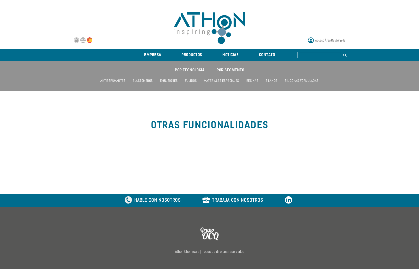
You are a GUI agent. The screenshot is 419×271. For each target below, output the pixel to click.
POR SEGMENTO (230, 70)
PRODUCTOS (191, 55)
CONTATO (267, 55)
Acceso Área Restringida (330, 40)
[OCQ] (209, 233)
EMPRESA (152, 55)
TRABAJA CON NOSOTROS (237, 200)
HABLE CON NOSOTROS (157, 200)
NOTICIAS (230, 55)
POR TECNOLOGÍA (189, 70)
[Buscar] (345, 55)
